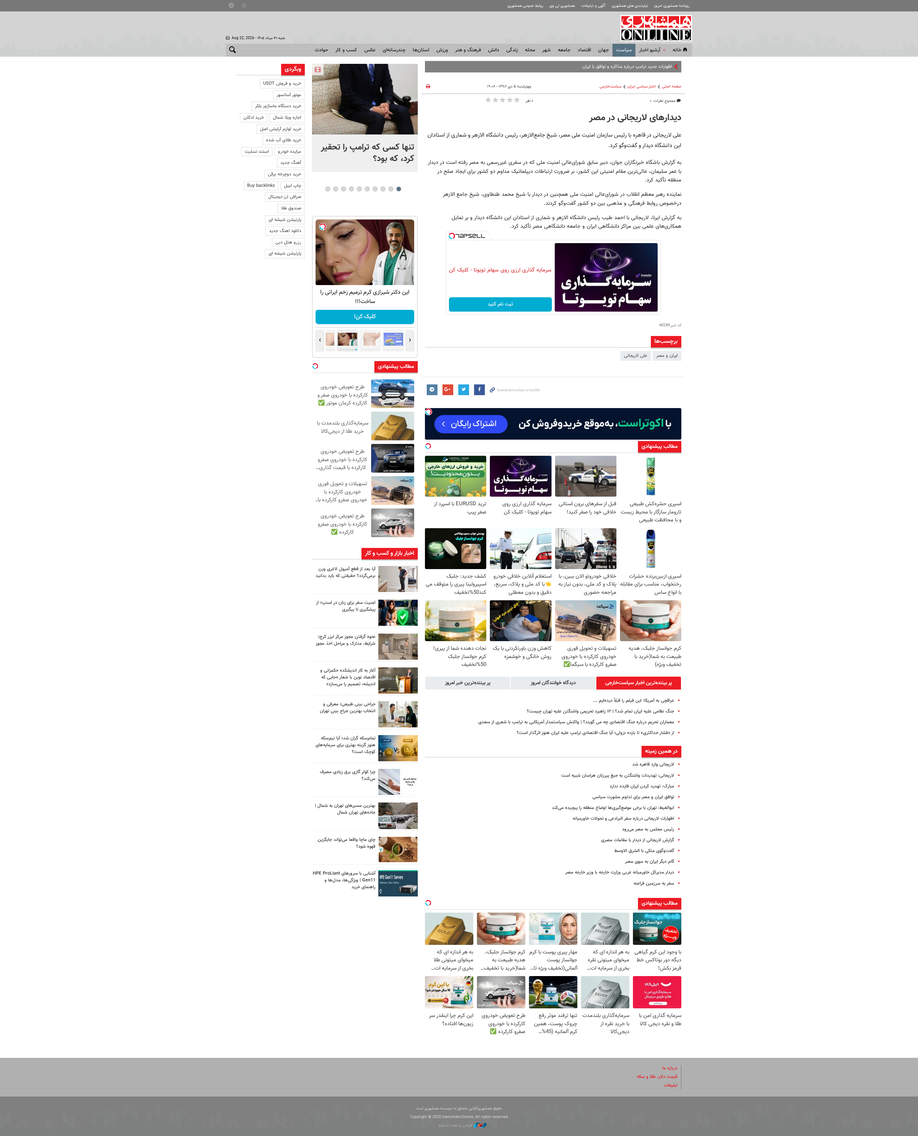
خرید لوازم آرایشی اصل (280, 129)
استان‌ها (421, 50)
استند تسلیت (257, 151)
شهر (546, 50)
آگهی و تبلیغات (593, 6)
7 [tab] (351, 189)
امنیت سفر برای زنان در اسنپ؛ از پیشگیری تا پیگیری (345, 606)
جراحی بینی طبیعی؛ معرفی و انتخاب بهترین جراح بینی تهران (347, 708)
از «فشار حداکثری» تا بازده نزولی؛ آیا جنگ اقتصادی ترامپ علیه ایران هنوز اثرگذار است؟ (595, 733)
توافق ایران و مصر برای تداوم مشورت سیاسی (633, 797)
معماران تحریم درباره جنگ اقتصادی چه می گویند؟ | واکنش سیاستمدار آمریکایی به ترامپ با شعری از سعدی (576, 722)
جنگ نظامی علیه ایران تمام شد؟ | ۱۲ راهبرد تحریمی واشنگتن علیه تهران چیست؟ (600, 711)
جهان (603, 50)
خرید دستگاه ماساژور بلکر (278, 106)
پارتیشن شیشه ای (285, 219)
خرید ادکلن (253, 117)
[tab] (638, 683)
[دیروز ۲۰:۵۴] (365, 99)
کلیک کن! (365, 316)
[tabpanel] (365, 118)
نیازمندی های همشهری (630, 6)
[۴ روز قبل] (398, 883)
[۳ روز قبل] (398, 714)
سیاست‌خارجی (610, 87)
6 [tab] (359, 189)
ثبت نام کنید (500, 304)
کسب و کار (346, 50)
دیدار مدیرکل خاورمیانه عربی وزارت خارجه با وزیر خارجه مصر (619, 872)
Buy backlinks (261, 185)
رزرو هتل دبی (288, 242)
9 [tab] (335, 189)
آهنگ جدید (290, 162)
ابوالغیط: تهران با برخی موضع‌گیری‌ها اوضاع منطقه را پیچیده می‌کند (613, 807)
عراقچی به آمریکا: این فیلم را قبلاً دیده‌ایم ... (633, 700)
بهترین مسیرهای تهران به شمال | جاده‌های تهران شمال (345, 809)
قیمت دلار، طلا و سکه (657, 1076)
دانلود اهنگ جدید (285, 231)
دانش (493, 50)
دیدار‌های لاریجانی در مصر (635, 118)
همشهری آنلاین (652, 28)
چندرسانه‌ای (394, 50)
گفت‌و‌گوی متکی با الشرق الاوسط (644, 851)
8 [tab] (343, 189)
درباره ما (669, 1068)
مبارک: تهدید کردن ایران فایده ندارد (642, 786)
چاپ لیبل (292, 185)
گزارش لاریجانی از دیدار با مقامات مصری (637, 840)
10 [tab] (328, 189)
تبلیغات (670, 1085)
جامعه (564, 50)
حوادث (321, 50)
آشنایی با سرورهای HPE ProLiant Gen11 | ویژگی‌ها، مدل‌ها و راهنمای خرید (344, 880)
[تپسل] (451, 236)
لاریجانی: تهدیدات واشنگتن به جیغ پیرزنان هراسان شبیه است (617, 775)
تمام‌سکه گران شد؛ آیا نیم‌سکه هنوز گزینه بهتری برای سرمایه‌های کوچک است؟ (345, 745)
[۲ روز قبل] (398, 579)
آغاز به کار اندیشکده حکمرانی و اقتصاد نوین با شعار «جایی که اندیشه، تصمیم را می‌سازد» (347, 677)
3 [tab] (383, 189)
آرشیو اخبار (649, 50)
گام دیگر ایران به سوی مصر (649, 861)
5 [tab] (367, 189)
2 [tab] (390, 189)
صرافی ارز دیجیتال (284, 196)
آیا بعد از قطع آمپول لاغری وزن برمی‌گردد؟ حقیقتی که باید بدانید (345, 572)
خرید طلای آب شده (283, 140)
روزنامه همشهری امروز (672, 6)
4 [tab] (375, 189)
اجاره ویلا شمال (287, 117)
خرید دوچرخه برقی (284, 174)
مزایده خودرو (289, 151)
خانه (677, 50)
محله (530, 50)
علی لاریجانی (635, 355)
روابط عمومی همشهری (525, 6)
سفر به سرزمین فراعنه (654, 883)
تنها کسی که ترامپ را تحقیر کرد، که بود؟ (367, 153)
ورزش (442, 50)
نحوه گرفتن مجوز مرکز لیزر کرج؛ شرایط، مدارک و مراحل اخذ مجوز (345, 640)
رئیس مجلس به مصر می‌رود (648, 829)
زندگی (512, 50)
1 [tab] (398, 189)
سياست (624, 50)
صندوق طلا (291, 208)
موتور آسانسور (288, 95)
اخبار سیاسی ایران (642, 87)
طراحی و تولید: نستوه (456, 1125)
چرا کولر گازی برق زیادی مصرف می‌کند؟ (347, 775)
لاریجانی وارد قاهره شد (653, 764)
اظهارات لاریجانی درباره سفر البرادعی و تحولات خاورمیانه (623, 818)
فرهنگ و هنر (468, 50)
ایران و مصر (667, 355)
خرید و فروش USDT (282, 83)
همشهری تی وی (562, 6)
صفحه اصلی (671, 87)
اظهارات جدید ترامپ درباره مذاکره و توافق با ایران (627, 66)
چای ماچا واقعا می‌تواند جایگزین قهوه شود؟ (346, 843)
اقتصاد (584, 50)
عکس (369, 50)
